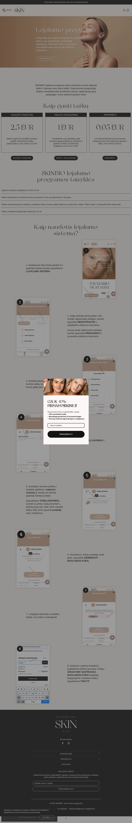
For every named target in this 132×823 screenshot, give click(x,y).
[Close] (85, 382)
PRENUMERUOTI (66, 434)
